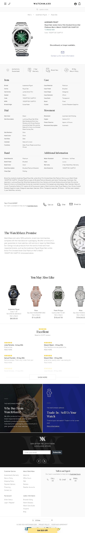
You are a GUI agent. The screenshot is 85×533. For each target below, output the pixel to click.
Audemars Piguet (41, 14)
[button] (79, 3)
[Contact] (9, 4)
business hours (32, 206)
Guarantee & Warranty (11, 475)
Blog (24, 511)
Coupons (26, 508)
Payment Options (9, 484)
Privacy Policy (44, 524)
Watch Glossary (28, 502)
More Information (53, 426)
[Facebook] (39, 461)
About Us (26, 475)
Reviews (25, 484)
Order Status (8, 499)
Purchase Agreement (59, 524)
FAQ (24, 481)
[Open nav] (5, 4)
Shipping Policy (9, 481)
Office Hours (27, 478)
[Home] (42, 3)
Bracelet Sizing (28, 499)
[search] (37, 9)
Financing (7, 487)
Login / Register (9, 502)
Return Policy (8, 478)
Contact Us (7, 490)
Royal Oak (54, 14)
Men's (30, 14)
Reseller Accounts (29, 487)
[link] (62, 54)
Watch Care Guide (29, 505)
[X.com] (44, 461)
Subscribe (57, 452)
